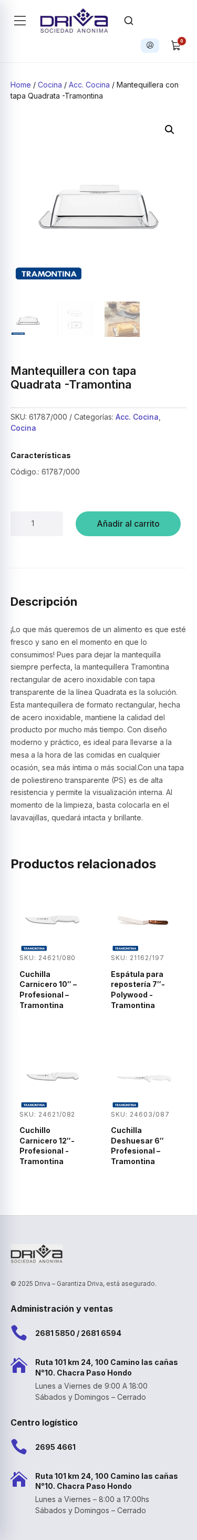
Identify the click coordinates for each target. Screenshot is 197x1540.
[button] (169, 129)
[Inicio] (74, 20)
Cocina (50, 84)
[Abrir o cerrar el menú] (20, 20)
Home (21, 84)
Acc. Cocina (89, 84)
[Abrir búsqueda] (128, 20)
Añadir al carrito (128, 523)
